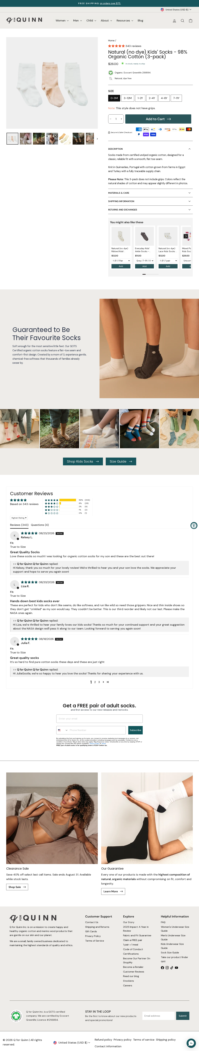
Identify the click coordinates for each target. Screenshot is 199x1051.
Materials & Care (118, 192)
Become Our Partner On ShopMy (136, 960)
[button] (116, 46)
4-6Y (164, 98)
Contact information (108, 1046)
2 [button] (95, 682)
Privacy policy (123, 1040)
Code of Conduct (133, 949)
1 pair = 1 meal (130, 944)
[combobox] (62, 730)
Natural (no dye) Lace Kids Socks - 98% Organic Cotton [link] (168, 250)
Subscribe (135, 730)
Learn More (111, 891)
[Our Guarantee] (147, 818)
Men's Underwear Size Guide (173, 937)
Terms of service (143, 1040)
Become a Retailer (133, 967)
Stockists (128, 980)
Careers (127, 985)
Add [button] (121, 266)
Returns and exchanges (122, 209)
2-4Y (152, 98)
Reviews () (19, 525)
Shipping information (121, 201)
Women (61, 20)
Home (111, 40)
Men (76, 20)
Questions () (40, 525)
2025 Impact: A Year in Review (136, 928)
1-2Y (140, 98)
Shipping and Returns (97, 926)
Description (115, 149)
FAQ (163, 922)
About (105, 20)
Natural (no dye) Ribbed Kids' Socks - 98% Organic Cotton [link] (119, 250)
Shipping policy (166, 1040)
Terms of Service (94, 940)
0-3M (114, 98)
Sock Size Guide (170, 952)
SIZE (111, 91)
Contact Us (91, 922)
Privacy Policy (95, 743)
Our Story (128, 922)
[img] (29, 533)
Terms (104, 743)
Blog (140, 20)
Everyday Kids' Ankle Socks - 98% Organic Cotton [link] (142, 250)
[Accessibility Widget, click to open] (193, 525)
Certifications (131, 953)
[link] (120, 236)
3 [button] (99, 682)
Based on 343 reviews (24, 504)
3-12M (128, 98)
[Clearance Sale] (52, 818)
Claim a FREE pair (132, 940)
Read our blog (131, 976)
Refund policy (103, 1040)
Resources (124, 20)
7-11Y (176, 98)
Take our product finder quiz (174, 959)
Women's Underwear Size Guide (175, 928)
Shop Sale (15, 887)
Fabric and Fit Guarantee (137, 935)
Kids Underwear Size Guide (172, 946)
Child (90, 20)
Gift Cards (91, 931)
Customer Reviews (133, 971)
